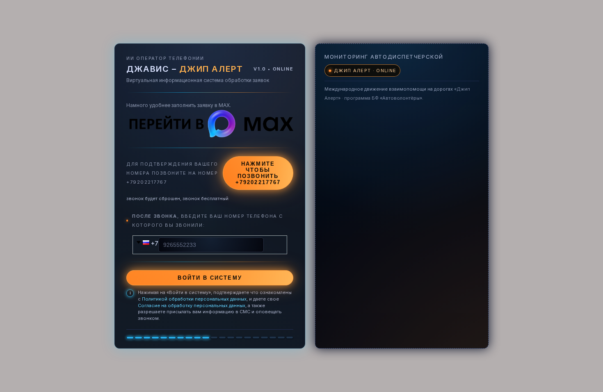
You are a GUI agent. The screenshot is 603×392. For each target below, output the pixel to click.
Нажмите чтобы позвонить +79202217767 (258, 173)
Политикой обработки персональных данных (194, 299)
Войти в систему (210, 278)
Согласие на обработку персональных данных (191, 305)
